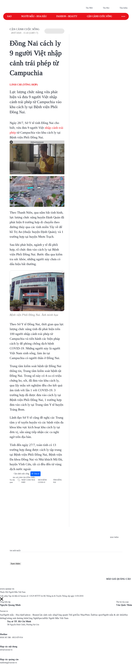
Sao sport (98, 615)
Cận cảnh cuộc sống (99, 16)
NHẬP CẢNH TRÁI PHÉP (28, 481)
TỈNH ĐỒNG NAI (57, 481)
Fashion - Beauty (66, 16)
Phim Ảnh (89, 615)
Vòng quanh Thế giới (66, 615)
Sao (9, 16)
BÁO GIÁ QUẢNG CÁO (118, 579)
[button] (54, 31)
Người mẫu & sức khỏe (113, 615)
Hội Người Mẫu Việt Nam (56, 618)
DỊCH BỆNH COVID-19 (42, 481)
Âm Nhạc (80, 615)
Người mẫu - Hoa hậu (34, 16)
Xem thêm (15, 563)
